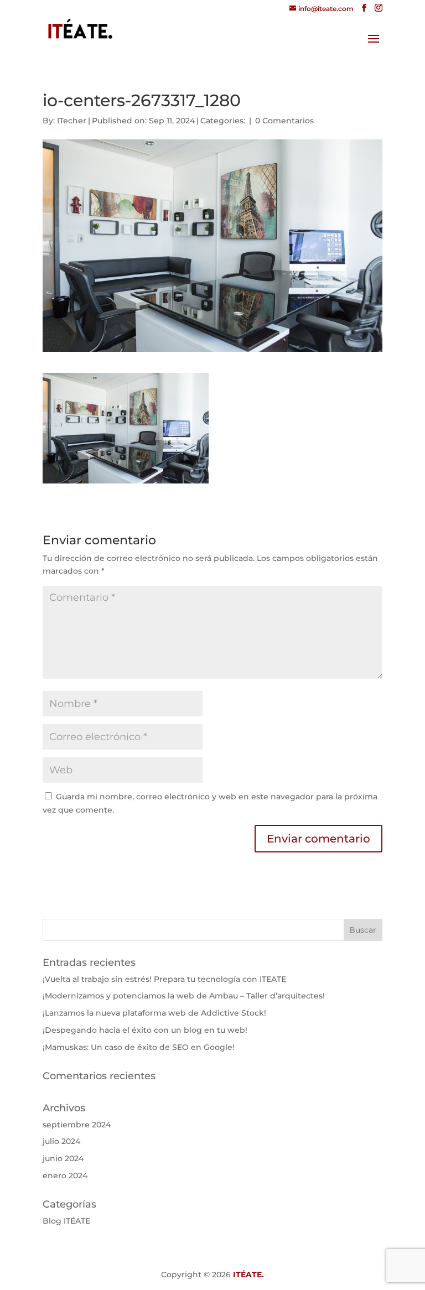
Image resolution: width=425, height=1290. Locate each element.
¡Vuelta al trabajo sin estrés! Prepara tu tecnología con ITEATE (164, 979)
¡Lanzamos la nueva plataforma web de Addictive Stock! (154, 1013)
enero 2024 (65, 1175)
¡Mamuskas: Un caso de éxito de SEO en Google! (139, 1047)
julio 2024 (61, 1141)
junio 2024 (63, 1158)
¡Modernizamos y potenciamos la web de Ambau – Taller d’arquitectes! (184, 996)
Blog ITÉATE (66, 1221)
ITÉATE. (248, 1274)
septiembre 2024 (77, 1125)
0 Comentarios (284, 121)
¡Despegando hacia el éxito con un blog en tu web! (145, 1030)
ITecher (71, 121)
